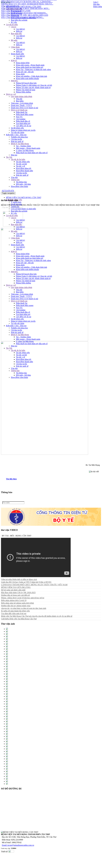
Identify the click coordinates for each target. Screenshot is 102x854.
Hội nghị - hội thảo (23, 184)
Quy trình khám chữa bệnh (21, 96)
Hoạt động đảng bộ (23, 168)
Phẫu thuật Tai (21, 112)
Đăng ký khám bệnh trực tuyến (23, 130)
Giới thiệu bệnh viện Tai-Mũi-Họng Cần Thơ (19, 619)
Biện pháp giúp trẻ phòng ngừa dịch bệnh (17, 603)
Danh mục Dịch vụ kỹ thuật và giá (24, 108)
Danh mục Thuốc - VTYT (21, 105)
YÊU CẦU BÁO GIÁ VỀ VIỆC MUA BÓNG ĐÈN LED (24, 11)
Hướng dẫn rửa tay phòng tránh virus (15, 606)
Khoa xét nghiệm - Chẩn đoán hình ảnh (31, 76)
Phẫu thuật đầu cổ (23, 121)
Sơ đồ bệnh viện (17, 128)
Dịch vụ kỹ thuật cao (19, 110)
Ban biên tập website (19, 20)
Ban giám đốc (16, 33)
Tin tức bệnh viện (23, 162)
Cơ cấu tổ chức (12, 24)
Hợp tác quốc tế (17, 141)
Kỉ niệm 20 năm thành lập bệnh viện (15, 611)
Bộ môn (14, 40)
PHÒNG (14, 81)
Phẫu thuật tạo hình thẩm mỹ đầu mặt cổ (32, 153)
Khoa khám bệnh (22, 63)
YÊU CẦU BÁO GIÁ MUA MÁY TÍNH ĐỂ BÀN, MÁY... (25, 4)
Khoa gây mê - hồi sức (25, 72)
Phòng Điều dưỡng (23, 92)
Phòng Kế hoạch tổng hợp (26, 83)
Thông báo (15, 180)
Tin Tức (9, 157)
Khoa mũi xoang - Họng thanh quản (30, 65)
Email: (4, 845)
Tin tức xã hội (21, 164)
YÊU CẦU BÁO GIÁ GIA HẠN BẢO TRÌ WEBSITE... (24, 8)
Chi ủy (13, 27)
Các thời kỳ (20, 29)
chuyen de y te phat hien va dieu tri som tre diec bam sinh (23, 608)
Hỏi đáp (96, 4)
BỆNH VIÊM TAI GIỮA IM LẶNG (16, 587)
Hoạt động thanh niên (24, 171)
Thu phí (19, 99)
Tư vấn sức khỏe (17, 132)
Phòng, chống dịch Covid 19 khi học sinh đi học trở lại (22, 598)
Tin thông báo (21, 182)
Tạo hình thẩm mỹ (23, 123)
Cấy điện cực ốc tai (23, 126)
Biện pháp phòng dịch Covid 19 (13, 600)
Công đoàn (15, 47)
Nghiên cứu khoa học (19, 137)
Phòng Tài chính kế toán (25, 90)
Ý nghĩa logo (16, 202)
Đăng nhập (97, 6)
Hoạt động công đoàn (19, 186)
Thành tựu (15, 15)
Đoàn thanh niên (17, 54)
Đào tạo (14, 155)
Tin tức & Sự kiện (18, 159)
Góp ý (95, 2)
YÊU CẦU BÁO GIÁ (10, 2)
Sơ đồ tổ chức (16, 204)
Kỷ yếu (14, 22)
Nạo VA (19, 117)
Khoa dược (20, 74)
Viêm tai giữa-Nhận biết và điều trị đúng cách (19, 579)
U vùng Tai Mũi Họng (25, 150)
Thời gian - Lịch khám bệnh (22, 103)
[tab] (53, 479)
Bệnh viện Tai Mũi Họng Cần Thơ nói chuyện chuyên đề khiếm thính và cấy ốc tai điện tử (36, 616)
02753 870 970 (8, 191)
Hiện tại (19, 31)
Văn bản (14, 177)
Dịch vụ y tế (11, 94)
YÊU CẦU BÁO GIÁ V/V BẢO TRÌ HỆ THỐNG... (22, 13)
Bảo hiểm (20, 101)
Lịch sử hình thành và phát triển (23, 18)
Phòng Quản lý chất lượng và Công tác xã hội (34, 85)
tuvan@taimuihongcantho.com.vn (20, 845)
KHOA (14, 60)
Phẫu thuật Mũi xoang (24, 114)
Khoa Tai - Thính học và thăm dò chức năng (33, 69)
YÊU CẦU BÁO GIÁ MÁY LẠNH (15, 6)
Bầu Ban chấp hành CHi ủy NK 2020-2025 (18, 592)
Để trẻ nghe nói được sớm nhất (13, 590)
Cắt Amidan (20, 119)
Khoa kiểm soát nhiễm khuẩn (27, 78)
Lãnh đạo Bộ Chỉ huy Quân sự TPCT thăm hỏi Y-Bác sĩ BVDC (26, 582)
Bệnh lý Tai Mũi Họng (20, 144)
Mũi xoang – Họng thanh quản (28, 148)
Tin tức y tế (20, 166)
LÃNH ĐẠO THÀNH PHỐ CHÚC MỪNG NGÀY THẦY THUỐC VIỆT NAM (34, 585)
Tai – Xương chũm (23, 146)
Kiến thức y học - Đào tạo (16, 135)
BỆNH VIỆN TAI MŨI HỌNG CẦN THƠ (23, 197)
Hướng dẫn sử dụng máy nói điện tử (15, 595)
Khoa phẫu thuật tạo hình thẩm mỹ (29, 67)
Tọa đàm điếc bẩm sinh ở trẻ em (13, 613)
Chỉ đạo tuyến (16, 139)
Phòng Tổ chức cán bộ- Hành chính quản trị (33, 87)
